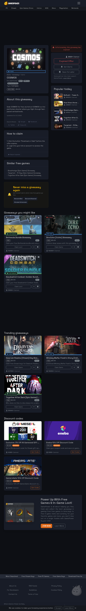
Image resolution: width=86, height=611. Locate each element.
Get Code (35, 452)
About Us (12, 586)
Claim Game (59, 247)
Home (9, 75)
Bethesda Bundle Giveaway (18, 237)
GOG (46, 8)
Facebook (33, 121)
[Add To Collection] (34, 247)
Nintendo (75, 8)
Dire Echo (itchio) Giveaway (59, 237)
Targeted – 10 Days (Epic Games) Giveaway (24, 173)
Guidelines (33, 590)
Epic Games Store (26, 8)
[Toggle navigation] (79, 3)
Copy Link (23, 125)
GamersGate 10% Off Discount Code (22, 478)
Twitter (12, 125)
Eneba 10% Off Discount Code (59, 442)
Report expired (15, 154)
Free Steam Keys (28, 576)
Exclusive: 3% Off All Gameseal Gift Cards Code (27, 442)
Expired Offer (66, 61)
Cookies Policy (56, 590)
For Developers (13, 590)
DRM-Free (26, 81)
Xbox (54, 8)
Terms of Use (33, 594)
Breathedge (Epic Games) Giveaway (21, 171)
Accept (58, 608)
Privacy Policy (56, 586)
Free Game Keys (59, 576)
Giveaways (16, 75)
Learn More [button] (59, 526)
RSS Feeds (33, 586)
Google (23, 121)
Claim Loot (18, 247)
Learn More (69, 608)
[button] (18, 198)
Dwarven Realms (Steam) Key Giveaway (24, 358)
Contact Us (13, 594)
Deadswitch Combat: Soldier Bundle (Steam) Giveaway (31, 277)
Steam (13, 8)
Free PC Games (43, 576)
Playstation (63, 8)
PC (7, 8)
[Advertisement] (45, 26)
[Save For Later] (38, 247)
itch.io (39, 8)
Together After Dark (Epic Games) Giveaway (24, 175)
